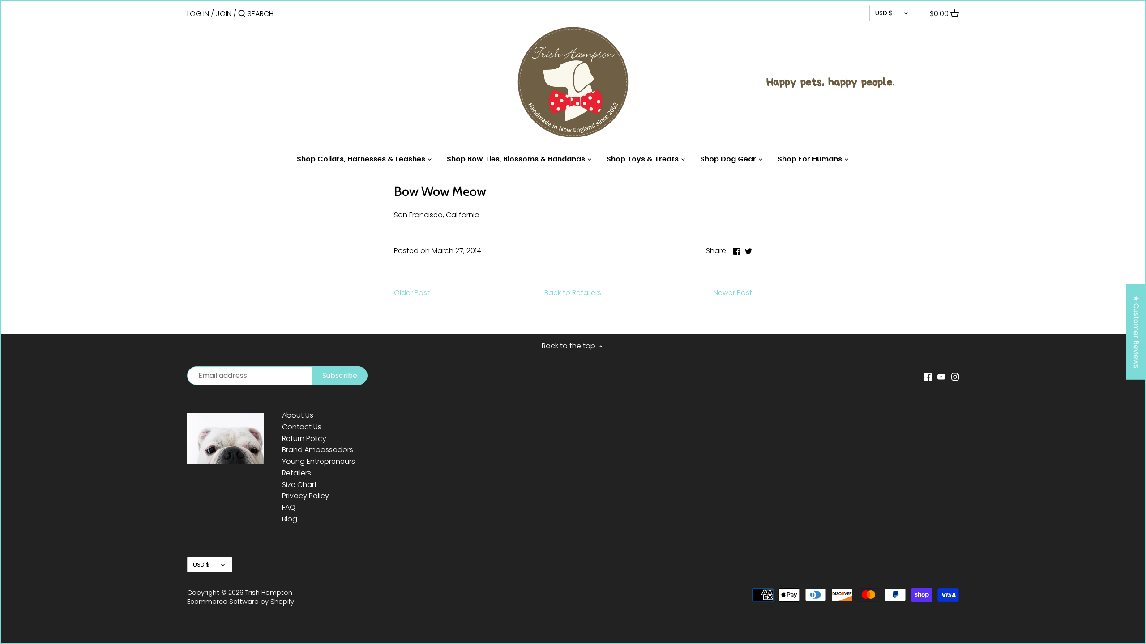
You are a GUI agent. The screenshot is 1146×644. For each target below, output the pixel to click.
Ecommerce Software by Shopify (240, 601)
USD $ (884, 12)
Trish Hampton (268, 592)
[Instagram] (955, 376)
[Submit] (242, 14)
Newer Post (733, 293)
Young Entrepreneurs (318, 461)
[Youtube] (941, 376)
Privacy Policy (305, 496)
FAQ (288, 507)
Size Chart (299, 484)
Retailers (296, 473)
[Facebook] (928, 376)
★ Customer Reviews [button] (1136, 332)
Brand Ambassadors (317, 450)
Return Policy (304, 438)
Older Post (412, 293)
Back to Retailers (572, 293)
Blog (289, 519)
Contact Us (301, 427)
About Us (297, 415)
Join (223, 13)
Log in (198, 13)
